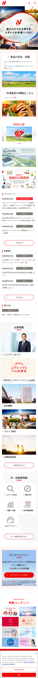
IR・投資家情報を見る (19, 536)
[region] (19, 664)
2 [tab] (19, 143)
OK (19, 675)
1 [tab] (17, 143)
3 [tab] (21, 143)
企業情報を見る (19, 465)
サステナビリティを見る (19, 575)
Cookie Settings (19, 669)
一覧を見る (19, 243)
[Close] (35, 653)
